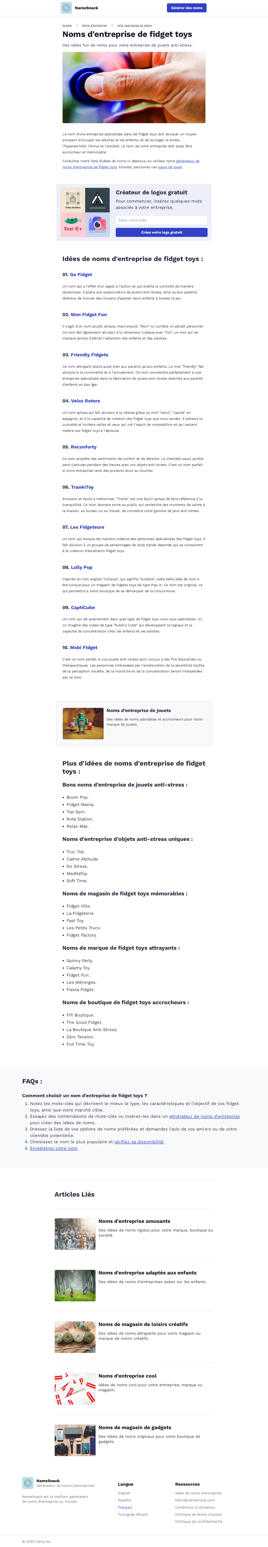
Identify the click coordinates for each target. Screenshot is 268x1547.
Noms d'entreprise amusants (134, 1221)
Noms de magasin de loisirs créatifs (143, 1324)
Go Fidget (81, 274)
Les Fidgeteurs (87, 527)
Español (124, 1500)
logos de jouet (170, 167)
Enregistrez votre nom (53, 1148)
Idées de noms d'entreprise (198, 1493)
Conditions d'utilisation (195, 1507)
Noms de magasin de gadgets (134, 1427)
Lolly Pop (81, 567)
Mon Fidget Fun (89, 314)
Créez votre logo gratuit (161, 232)
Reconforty (84, 447)
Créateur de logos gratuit (151, 192)
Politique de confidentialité (198, 1521)
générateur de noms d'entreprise (204, 1116)
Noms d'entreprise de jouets (139, 710)
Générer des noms (186, 8)
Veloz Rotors (85, 401)
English (124, 1493)
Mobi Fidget (83, 647)
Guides (67, 25)
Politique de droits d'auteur (198, 1514)
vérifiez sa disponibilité (139, 1141)
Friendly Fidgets (89, 354)
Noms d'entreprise (94, 25)
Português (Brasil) (133, 1514)
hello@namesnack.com (195, 1500)
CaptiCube (83, 607)
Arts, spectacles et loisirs (135, 25)
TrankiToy (82, 487)
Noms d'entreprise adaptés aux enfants (147, 1273)
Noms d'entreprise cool (127, 1376)
